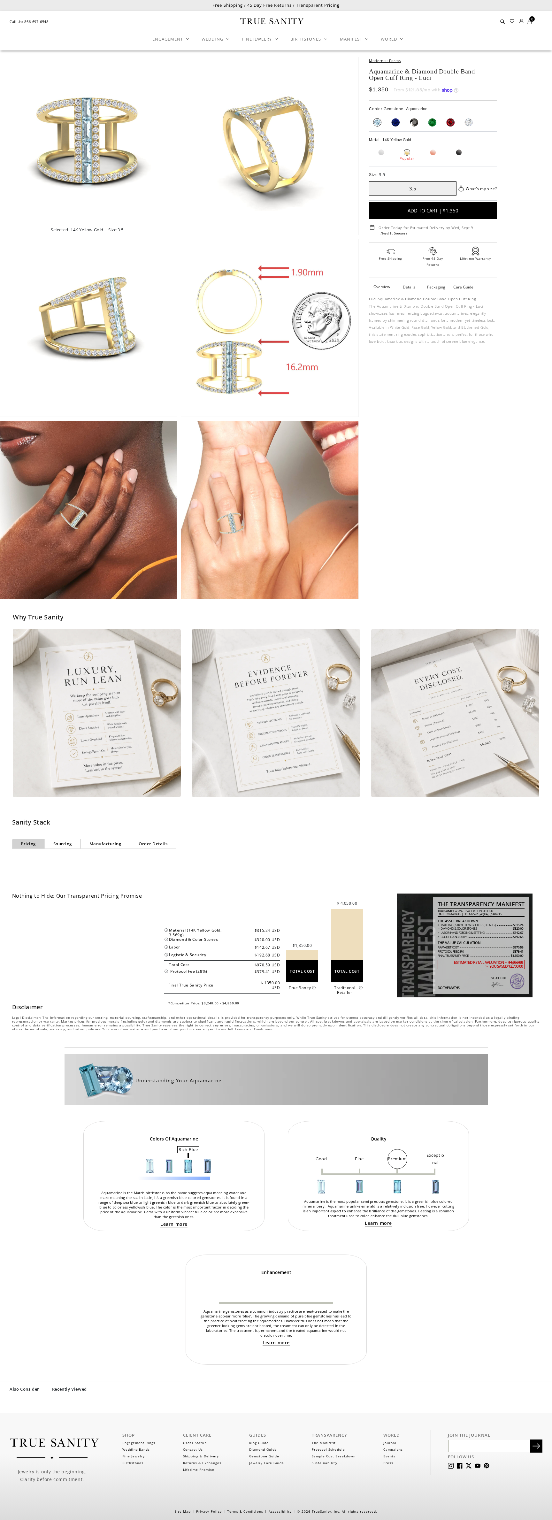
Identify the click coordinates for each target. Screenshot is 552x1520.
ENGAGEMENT (167, 39)
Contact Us (193, 1449)
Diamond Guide (263, 1449)
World (389, 39)
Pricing (28, 844)
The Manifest (324, 1442)
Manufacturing (105, 844)
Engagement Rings (139, 1442)
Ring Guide (259, 1442)
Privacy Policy (209, 1511)
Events (389, 1456)
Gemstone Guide (264, 1456)
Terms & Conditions (245, 1511)
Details (409, 287)
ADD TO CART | (433, 210)
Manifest (351, 39)
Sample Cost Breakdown (334, 1456)
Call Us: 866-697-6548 (29, 21)
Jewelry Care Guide (266, 1463)
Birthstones (305, 39)
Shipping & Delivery (201, 1456)
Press (388, 1463)
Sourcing (62, 844)
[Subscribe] (536, 1446)
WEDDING (212, 39)
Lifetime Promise (198, 1469)
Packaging (436, 287)
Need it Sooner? (393, 233)
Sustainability (324, 1463)
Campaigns (393, 1449)
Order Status (194, 1442)
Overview (381, 286)
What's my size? (481, 188)
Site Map (183, 1511)
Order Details (153, 844)
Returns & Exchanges (202, 1463)
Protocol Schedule (328, 1449)
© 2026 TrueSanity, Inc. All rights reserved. (337, 1511)
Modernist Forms (385, 60)
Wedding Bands (136, 1449)
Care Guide (463, 287)
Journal (389, 1442)
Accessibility (280, 1511)
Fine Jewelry (257, 39)
